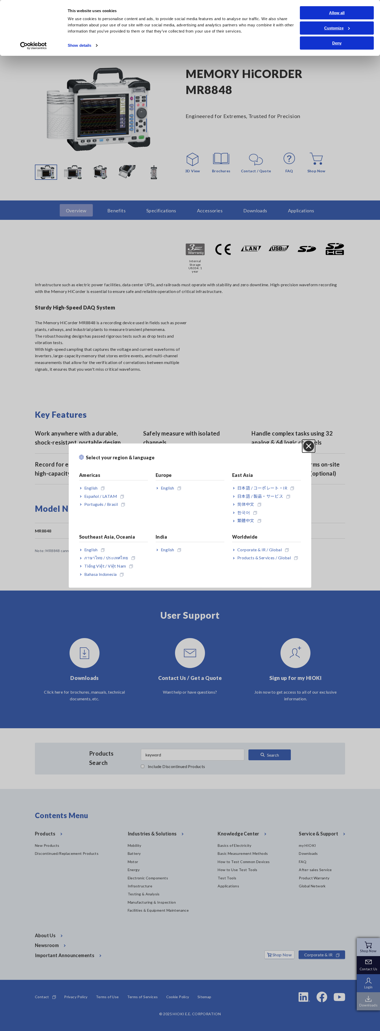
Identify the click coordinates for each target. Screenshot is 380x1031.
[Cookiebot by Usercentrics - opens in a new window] (33, 46)
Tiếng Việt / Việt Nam (105, 565)
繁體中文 (245, 520)
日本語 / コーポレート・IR (262, 487)
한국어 (243, 512)
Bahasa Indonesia (100, 573)
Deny (336, 43)
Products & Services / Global (264, 557)
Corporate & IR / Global (259, 549)
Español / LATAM (100, 495)
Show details (79, 45)
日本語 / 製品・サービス (260, 495)
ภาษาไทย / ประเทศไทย (106, 557)
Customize (334, 28)
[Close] (308, 445)
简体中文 (245, 504)
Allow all (337, 13)
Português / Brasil (101, 504)
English (91, 487)
